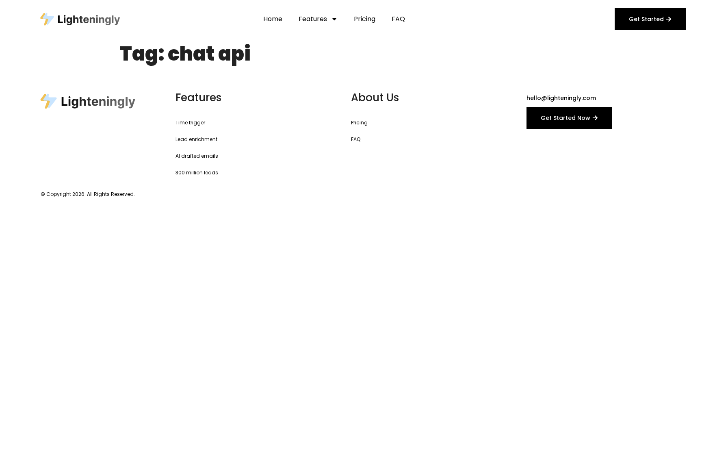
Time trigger (190, 122)
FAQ (398, 19)
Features (313, 19)
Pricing (364, 19)
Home (272, 19)
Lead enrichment (196, 139)
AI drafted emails (197, 155)
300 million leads (197, 172)
